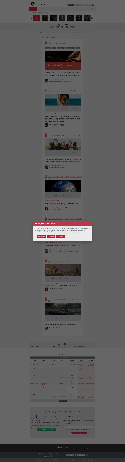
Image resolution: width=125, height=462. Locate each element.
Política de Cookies (50, 231)
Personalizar (51, 236)
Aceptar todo (60, 236)
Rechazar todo (41, 236)
